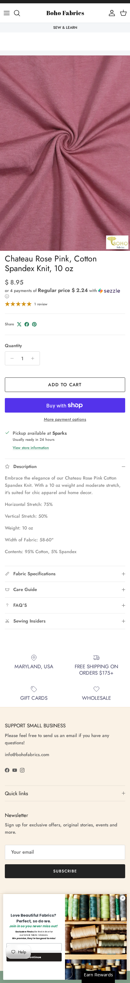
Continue (34, 957)
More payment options (65, 419)
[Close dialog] (122, 898)
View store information (31, 447)
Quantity (13, 346)
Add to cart (65, 384)
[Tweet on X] (19, 324)
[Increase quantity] (34, 358)
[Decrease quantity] (10, 358)
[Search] (20, 13)
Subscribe (65, 871)
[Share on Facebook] (26, 324)
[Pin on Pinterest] (34, 324)
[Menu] (6, 13)
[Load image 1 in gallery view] (65, 153)
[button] (65, 293)
